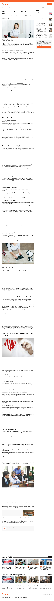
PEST (41, 566)
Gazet (16, 599)
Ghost (14, 599)
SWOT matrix (25, 270)
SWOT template (20, 83)
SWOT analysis (8, 53)
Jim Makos (16, 569)
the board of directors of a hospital (9, 326)
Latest (37, 10)
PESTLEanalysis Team (6, 18)
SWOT (2, 566)
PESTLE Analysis (6, 599)
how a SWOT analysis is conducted (16, 370)
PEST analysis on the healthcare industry (18, 522)
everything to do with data (11, 120)
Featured (40, 10)
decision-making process (6, 300)
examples (5, 104)
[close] (53, 1)
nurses (10, 180)
